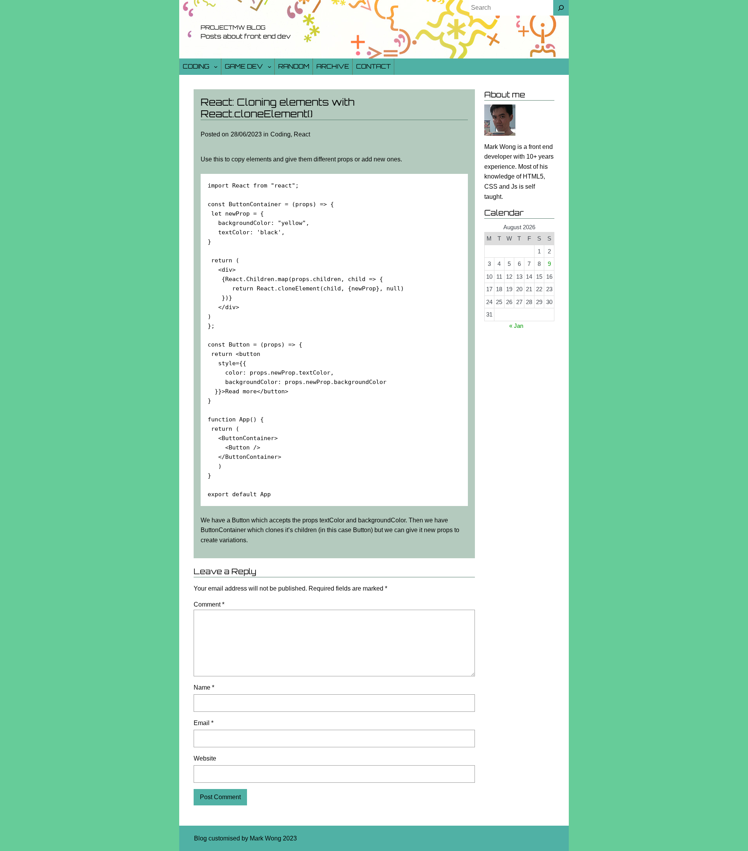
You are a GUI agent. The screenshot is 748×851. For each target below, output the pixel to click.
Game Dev (244, 66)
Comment (209, 604)
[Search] (561, 8)
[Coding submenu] (216, 67)
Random (293, 66)
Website (205, 758)
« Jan (516, 325)
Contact (373, 66)
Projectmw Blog (233, 27)
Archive (332, 66)
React (302, 134)
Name (204, 687)
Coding (196, 66)
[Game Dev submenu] (270, 67)
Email (203, 723)
